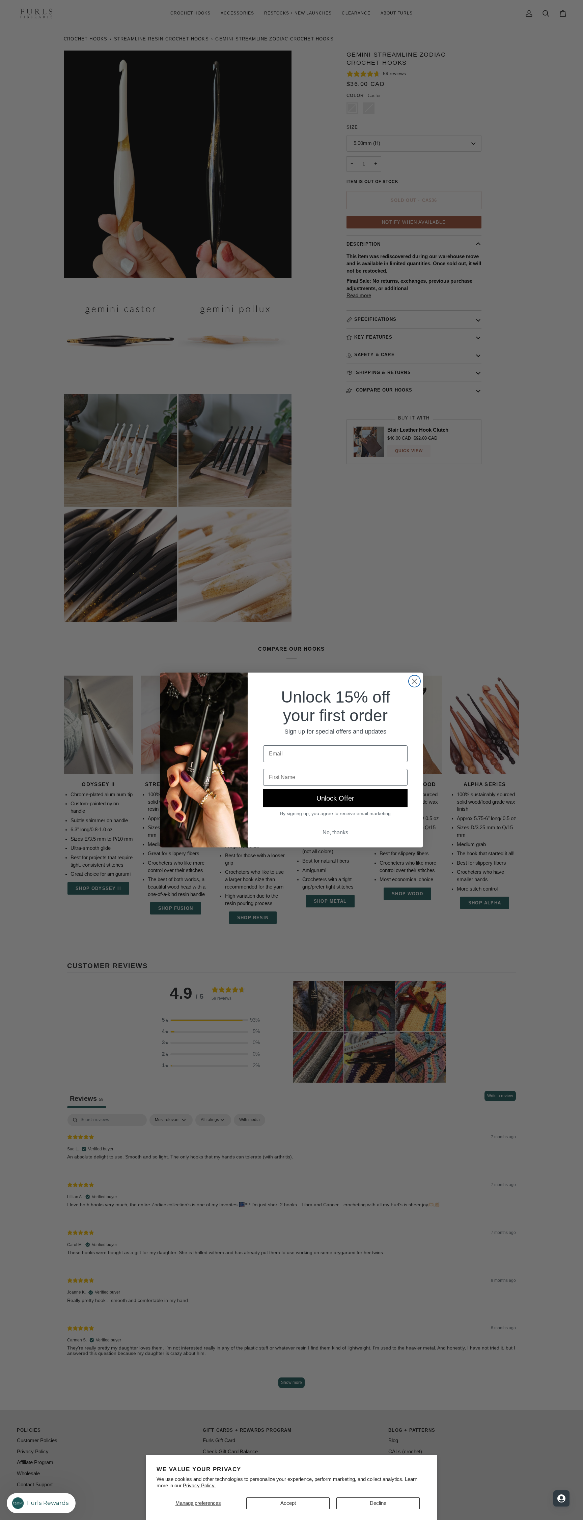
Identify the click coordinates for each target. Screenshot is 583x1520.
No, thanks (335, 832)
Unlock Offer (335, 798)
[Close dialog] (414, 681)
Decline (378, 1503)
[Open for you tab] (561, 1498)
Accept (288, 1503)
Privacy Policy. (199, 1485)
